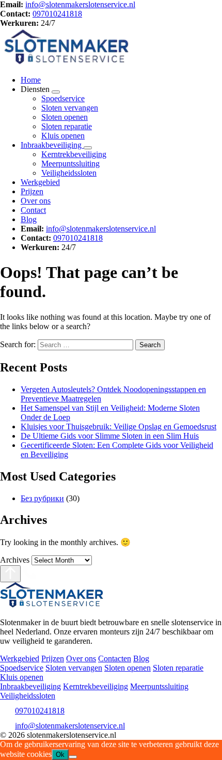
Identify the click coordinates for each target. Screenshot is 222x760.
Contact (33, 210)
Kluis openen (63, 135)
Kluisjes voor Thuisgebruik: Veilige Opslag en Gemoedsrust (118, 426)
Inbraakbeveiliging (52, 145)
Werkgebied (40, 182)
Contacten (114, 658)
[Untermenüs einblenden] (56, 92)
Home (31, 79)
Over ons (36, 200)
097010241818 (57, 13)
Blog (29, 219)
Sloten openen (64, 117)
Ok (60, 754)
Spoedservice (63, 98)
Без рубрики (42, 498)
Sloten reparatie (66, 126)
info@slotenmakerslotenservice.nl (80, 4)
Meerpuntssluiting (70, 163)
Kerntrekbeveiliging (73, 154)
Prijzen (32, 191)
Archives (14, 559)
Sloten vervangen (69, 107)
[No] (73, 756)
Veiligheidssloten (69, 172)
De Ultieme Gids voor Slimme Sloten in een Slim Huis (110, 435)
